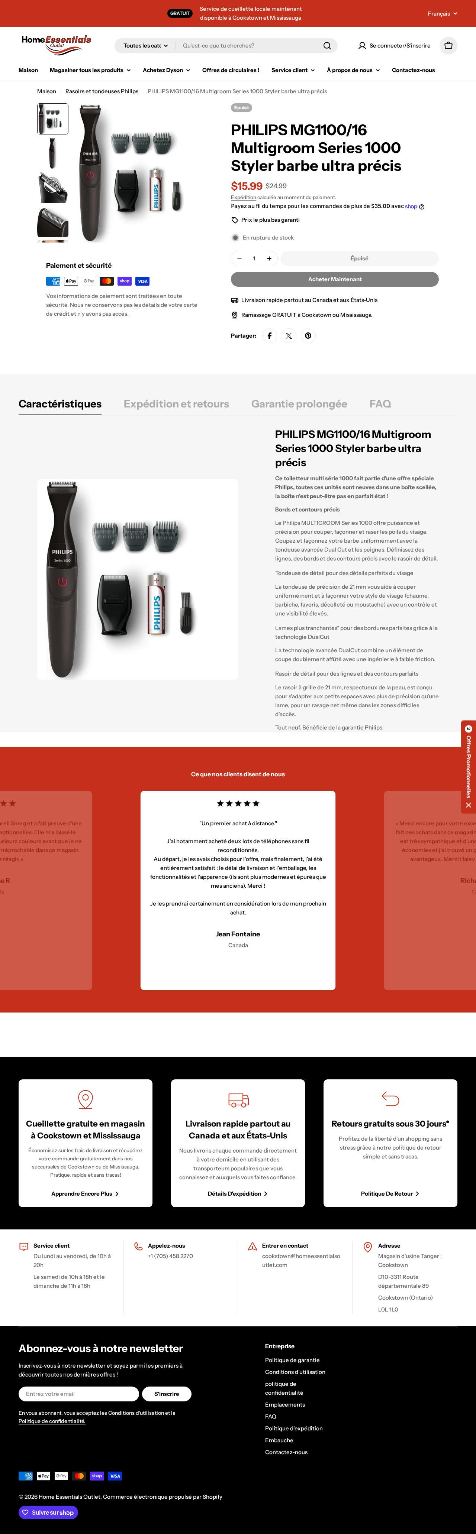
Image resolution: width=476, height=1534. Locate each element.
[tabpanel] (238, 579)
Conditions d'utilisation (136, 1413)
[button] (468, 767)
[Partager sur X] (289, 335)
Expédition (243, 197)
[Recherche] (327, 45)
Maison (46, 91)
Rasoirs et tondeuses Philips (101, 91)
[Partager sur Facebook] (269, 335)
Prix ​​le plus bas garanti (270, 219)
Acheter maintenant (335, 279)
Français (439, 13)
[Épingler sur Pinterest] (308, 335)
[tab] (60, 406)
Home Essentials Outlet (69, 1496)
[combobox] (226, 45)
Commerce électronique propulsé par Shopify (162, 1496)
